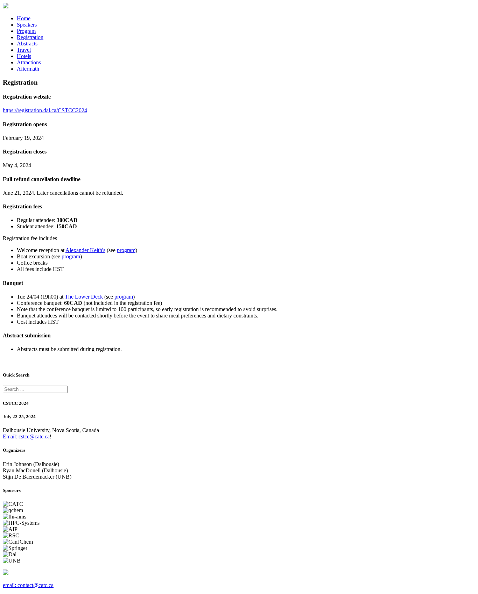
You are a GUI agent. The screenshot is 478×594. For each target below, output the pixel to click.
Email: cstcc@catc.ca (26, 436)
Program (26, 31)
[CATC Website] (5, 6)
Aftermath (28, 69)
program (126, 250)
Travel (24, 50)
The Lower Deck (84, 297)
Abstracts (27, 43)
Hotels (24, 56)
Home (23, 18)
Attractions (29, 62)
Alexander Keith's (85, 250)
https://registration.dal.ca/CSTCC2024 (45, 110)
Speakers (27, 25)
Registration (30, 37)
